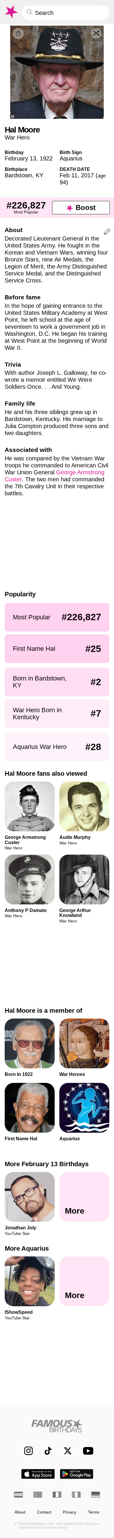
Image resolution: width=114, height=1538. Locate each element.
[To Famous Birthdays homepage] (11, 12)
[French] (57, 1495)
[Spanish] (18, 1495)
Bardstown (18, 175)
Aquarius (71, 158)
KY (39, 175)
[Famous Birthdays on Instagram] (25, 1451)
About (20, 1512)
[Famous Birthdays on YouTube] (86, 1450)
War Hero (17, 137)
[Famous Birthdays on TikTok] (45, 1451)
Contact (44, 1512)
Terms (93, 1512)
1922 (46, 158)
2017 (87, 175)
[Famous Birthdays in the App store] (38, 1474)
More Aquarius (27, 1248)
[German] (95, 1495)
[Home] (57, 1426)
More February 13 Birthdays (47, 1164)
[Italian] (76, 1495)
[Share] (18, 33)
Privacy (69, 1512)
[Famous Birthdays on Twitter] (65, 1451)
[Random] (96, 33)
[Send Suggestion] (107, 232)
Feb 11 (68, 175)
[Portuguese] (37, 1495)
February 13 (20, 158)
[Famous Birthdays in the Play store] (77, 1474)
